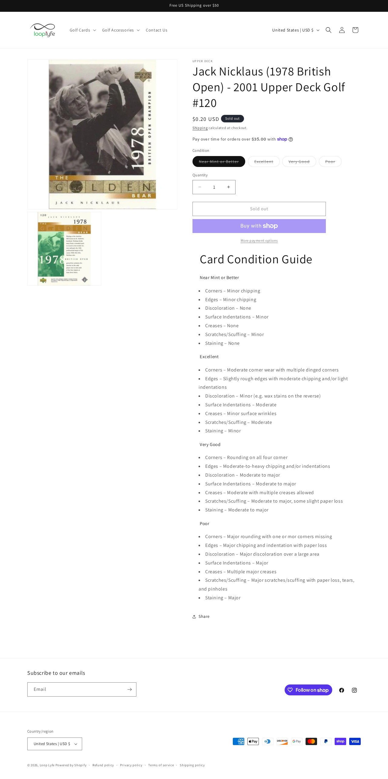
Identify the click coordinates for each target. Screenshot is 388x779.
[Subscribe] (129, 689)
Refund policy (103, 765)
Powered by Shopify (71, 765)
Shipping (200, 127)
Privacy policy (131, 765)
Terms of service (161, 765)
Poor (333, 162)
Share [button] (204, 616)
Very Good (302, 162)
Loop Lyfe (47, 765)
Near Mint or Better (222, 162)
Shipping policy (192, 765)
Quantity (200, 175)
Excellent (267, 162)
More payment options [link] (259, 240)
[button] (82, 30)
